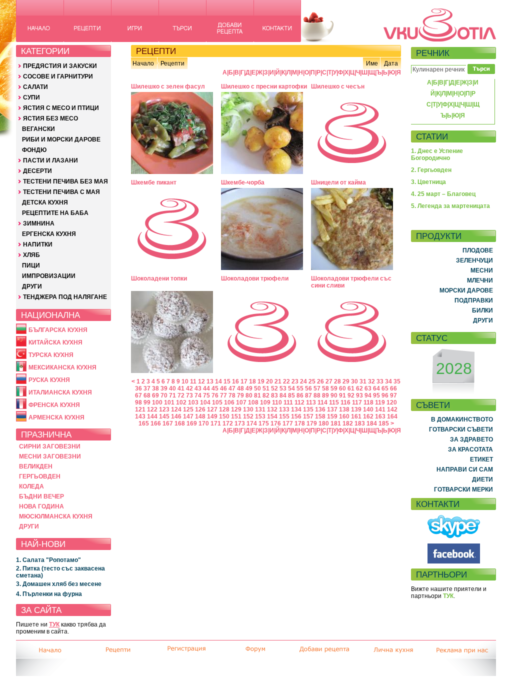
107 (241, 402)
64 (376, 388)
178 (299, 423)
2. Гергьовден (431, 170)
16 (235, 381)
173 (239, 423)
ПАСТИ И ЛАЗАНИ (50, 160)
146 (176, 416)
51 (266, 388)
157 (308, 416)
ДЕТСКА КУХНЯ (45, 202)
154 (272, 416)
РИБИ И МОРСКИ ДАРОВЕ (61, 139)
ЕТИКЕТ (481, 459)
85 (291, 395)
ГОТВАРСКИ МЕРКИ (463, 489)
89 (325, 395)
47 (232, 388)
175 (263, 423)
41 (181, 388)
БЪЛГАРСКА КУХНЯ (58, 330)
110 (277, 402)
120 (391, 402)
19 (261, 381)
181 (335, 423)
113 (311, 402)
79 (240, 395)
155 (284, 416)
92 (351, 395)
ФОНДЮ (34, 150)
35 (397, 381)
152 (248, 416)
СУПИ (31, 97)
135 (308, 409)
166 (155, 423)
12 (201, 381)
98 (138, 402)
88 (317, 395)
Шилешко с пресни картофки (264, 86)
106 (229, 402)
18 (252, 381)
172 (227, 423)
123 (164, 409)
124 (176, 409)
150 (224, 416)
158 (320, 416)
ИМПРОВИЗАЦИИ (49, 276)
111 (288, 402)
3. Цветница (428, 182)
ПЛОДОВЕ (477, 250)
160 (344, 416)
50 (257, 388)
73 (189, 395)
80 (249, 395)
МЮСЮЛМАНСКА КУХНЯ (55, 516)
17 (244, 381)
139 (356, 409)
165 (143, 423)
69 (155, 395)
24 (303, 381)
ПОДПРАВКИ (473, 300)
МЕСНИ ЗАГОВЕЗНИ (50, 456)
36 (138, 388)
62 (359, 388)
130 (248, 409)
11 (193, 381)
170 (203, 423)
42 (189, 388)
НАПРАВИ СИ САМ (464, 469)
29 (346, 381)
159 (332, 416)
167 (167, 423)
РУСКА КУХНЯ (49, 380)
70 (164, 395)
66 (393, 388)
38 (155, 388)
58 (325, 388)
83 (274, 395)
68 (147, 395)
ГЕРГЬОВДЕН (39, 476)
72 (181, 395)
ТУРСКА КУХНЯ (51, 355)
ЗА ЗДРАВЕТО (471, 439)
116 (345, 402)
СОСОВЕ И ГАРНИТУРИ (58, 76)
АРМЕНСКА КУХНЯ (56, 417)
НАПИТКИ (37, 244)
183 (359, 423)
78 (232, 395)
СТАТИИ (432, 137)
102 (181, 402)
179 (311, 423)
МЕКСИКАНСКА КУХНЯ (62, 367)
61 (351, 388)
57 (317, 388)
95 (376, 395)
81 (257, 395)
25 (312, 381)
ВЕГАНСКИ (38, 129)
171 (215, 423)
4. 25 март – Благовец (443, 194)
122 (152, 409)
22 (286, 381)
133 (284, 409)
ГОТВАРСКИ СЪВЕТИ (461, 429)
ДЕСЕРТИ (37, 171)
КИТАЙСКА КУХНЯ (55, 342)
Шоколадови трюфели (254, 278)
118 (369, 402)
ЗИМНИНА (38, 223)
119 (380, 402)
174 (251, 423)
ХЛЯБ (31, 255)
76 (215, 395)
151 (236, 416)
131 (260, 409)
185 (383, 423)
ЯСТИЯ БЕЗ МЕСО (50, 118)
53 (283, 388)
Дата (391, 63)
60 (342, 388)
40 (172, 388)
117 (357, 402)
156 (296, 416)
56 (308, 388)
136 (320, 409)
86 (300, 395)
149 (212, 416)
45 (215, 388)
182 (347, 423)
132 (272, 409)
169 (191, 423)
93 (359, 395)
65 (385, 388)
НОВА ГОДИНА (41, 506)
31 (363, 381)
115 (334, 402)
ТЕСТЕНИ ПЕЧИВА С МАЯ (61, 192)
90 (334, 395)
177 (287, 423)
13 (210, 381)
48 (240, 388)
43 (198, 388)
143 (140, 416)
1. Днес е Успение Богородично (437, 155)
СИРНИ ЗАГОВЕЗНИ (49, 446)
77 (223, 395)
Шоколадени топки (159, 278)
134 (296, 409)
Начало (143, 63)
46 (223, 388)
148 (200, 416)
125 (188, 409)
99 (147, 402)
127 (212, 409)
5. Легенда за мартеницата (450, 206)
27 (329, 381)
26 (320, 381)
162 (368, 416)
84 (283, 395)
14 (218, 381)
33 (380, 381)
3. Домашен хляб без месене (59, 584)
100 (157, 402)
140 (368, 409)
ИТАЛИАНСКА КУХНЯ (60, 392)
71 (172, 395)
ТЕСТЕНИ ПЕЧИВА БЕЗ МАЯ (65, 181)
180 (323, 423)
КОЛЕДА (31, 486)
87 (308, 395)
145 (164, 416)
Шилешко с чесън (337, 86)
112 (299, 402)
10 (185, 381)
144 (152, 416)
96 (385, 395)
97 (393, 395)
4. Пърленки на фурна (49, 594)
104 (205, 402)
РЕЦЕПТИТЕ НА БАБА (55, 213)
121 (140, 409)
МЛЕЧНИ (480, 280)
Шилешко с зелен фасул (168, 86)
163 (380, 416)
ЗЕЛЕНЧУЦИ (474, 260)
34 (388, 381)
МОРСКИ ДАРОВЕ (466, 290)
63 (368, 388)
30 (354, 381)
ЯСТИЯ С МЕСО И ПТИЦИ (61, 108)
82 (266, 395)
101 (169, 402)
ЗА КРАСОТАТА (470, 449)
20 (269, 381)
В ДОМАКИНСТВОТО (462, 419)
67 (138, 395)
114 (323, 402)
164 (392, 416)
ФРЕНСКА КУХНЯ (54, 405)
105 (217, 402)
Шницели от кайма (338, 182)
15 (227, 381)
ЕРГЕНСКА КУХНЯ (49, 234)
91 (342, 395)
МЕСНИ (481, 270)
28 (337, 381)
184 (371, 423)
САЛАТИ (35, 87)
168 (179, 423)
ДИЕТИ (482, 479)
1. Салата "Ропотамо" (48, 560)
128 (224, 409)
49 (249, 388)
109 (265, 402)
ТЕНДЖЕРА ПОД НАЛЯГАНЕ (65, 297)
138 (344, 409)
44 (206, 388)
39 (164, 388)
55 (300, 388)
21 (278, 381)
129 (236, 409)
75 (206, 395)
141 (380, 409)
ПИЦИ (31, 265)
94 (368, 395)
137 (332, 409)
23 (295, 381)
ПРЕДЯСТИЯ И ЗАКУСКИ (60, 66)
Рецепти (172, 63)
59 (334, 388)
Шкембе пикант (153, 182)
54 (291, 388)
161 (356, 416)
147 (188, 416)
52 (274, 388)
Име (372, 63)
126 (200, 409)
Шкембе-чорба (242, 182)
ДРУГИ (32, 286)
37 (147, 388)
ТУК (54, 624)
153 (260, 416)
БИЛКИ (482, 310)
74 (198, 395)
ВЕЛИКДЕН (35, 466)
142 (392, 409)
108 (253, 402)
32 (371, 381)
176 (275, 423)
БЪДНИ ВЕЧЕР (41, 496)
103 (193, 402)
